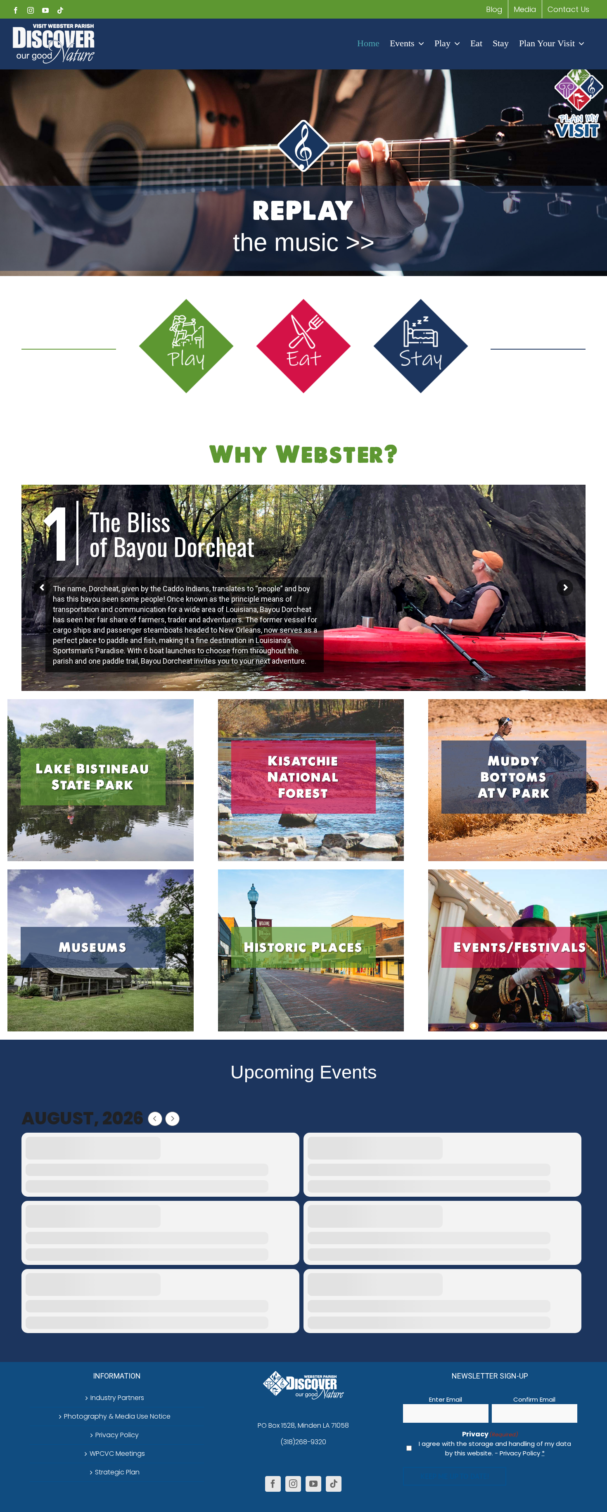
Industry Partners (117, 1397)
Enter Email (445, 1399)
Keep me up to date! (454, 1476)
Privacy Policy (117, 1435)
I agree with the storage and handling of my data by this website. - (495, 1448)
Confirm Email (534, 1399)
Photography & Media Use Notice (117, 1416)
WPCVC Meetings (117, 1453)
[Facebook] (273, 1484)
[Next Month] (172, 1119)
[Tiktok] (333, 1484)
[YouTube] (313, 1484)
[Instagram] (293, 1484)
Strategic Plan (117, 1472)
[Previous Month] (155, 1119)
